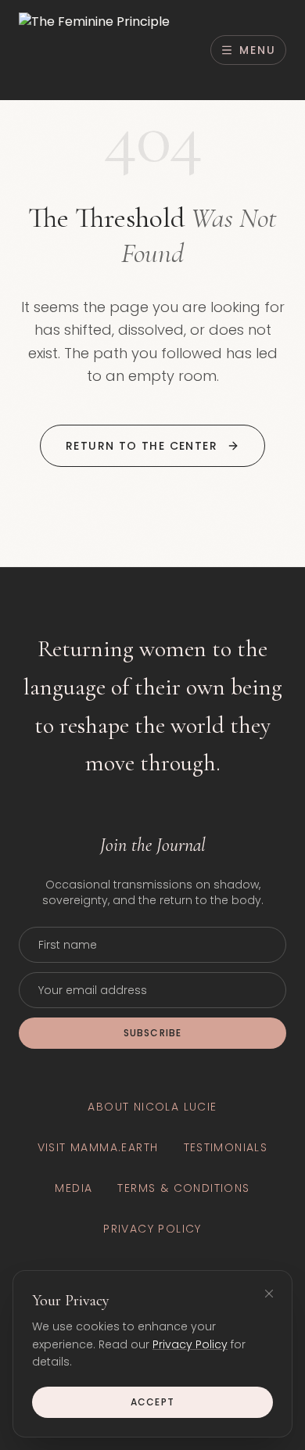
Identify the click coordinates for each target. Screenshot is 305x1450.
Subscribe (153, 1032)
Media (73, 1188)
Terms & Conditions (183, 1188)
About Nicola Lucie (152, 1106)
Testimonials (226, 1147)
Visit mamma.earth (98, 1147)
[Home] (94, 50)
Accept (152, 1402)
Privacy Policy (190, 1344)
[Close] (269, 1294)
